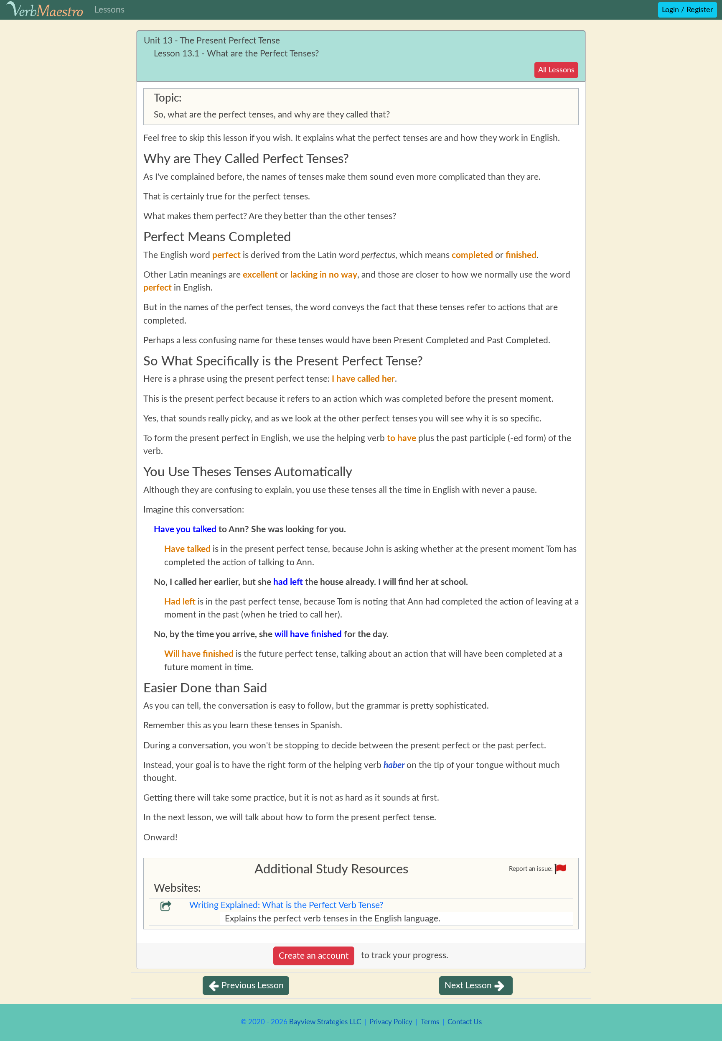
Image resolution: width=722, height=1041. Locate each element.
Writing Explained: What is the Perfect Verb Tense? (286, 905)
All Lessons (556, 70)
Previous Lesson (252, 985)
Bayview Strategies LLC (325, 1022)
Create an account (314, 956)
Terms (430, 1022)
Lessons (109, 9)
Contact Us (464, 1022)
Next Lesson (468, 985)
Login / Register (687, 10)
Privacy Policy (390, 1022)
